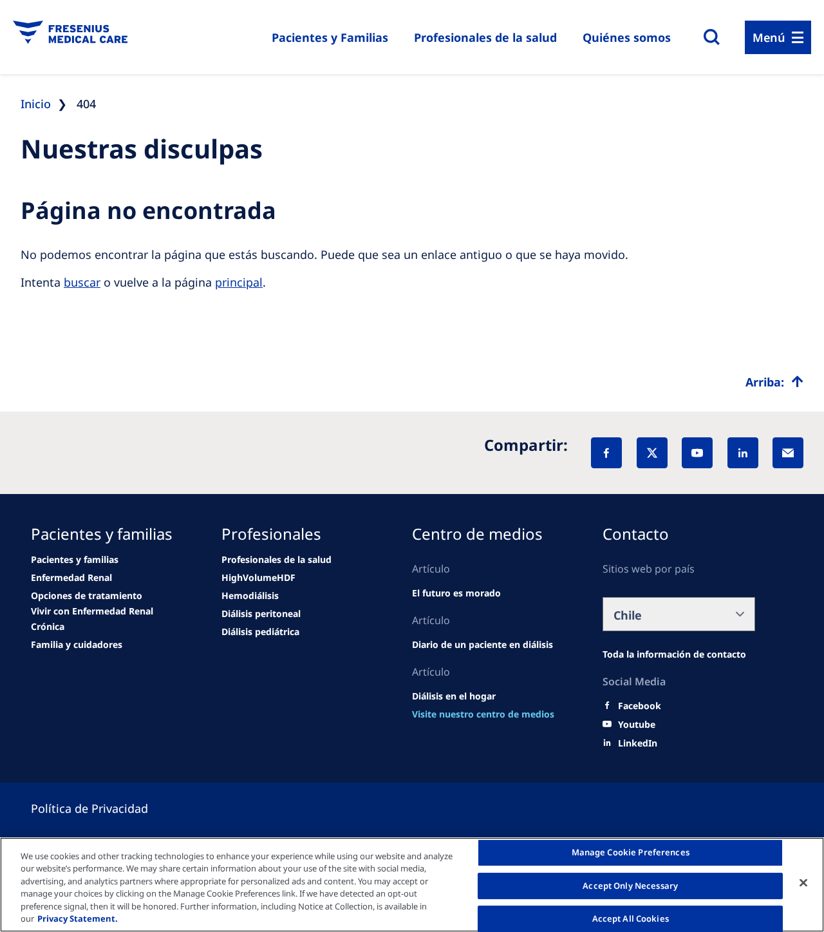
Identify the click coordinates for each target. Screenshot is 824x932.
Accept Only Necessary (630, 885)
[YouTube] (697, 452)
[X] (652, 452)
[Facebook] (606, 452)
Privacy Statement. (77, 918)
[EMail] (787, 452)
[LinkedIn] (742, 452)
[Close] (803, 883)
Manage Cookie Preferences (630, 853)
